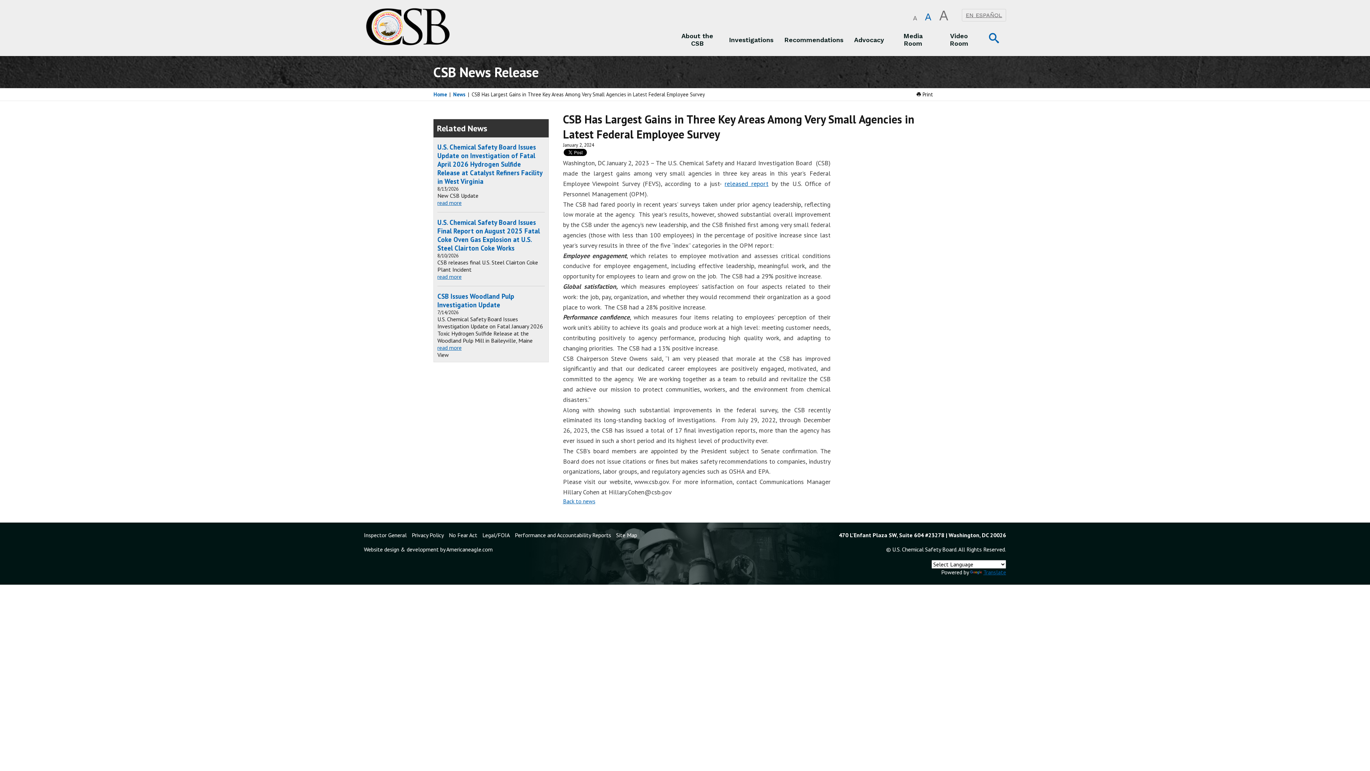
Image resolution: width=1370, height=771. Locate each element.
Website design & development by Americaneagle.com (428, 549)
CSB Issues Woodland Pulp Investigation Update (475, 300)
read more (449, 202)
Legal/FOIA (496, 535)
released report (746, 184)
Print (927, 94)
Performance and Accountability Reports (563, 535)
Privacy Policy (428, 535)
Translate (994, 572)
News (459, 94)
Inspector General (385, 535)
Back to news (579, 501)
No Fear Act (463, 535)
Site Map (626, 535)
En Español (984, 15)
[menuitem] (697, 39)
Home (440, 94)
